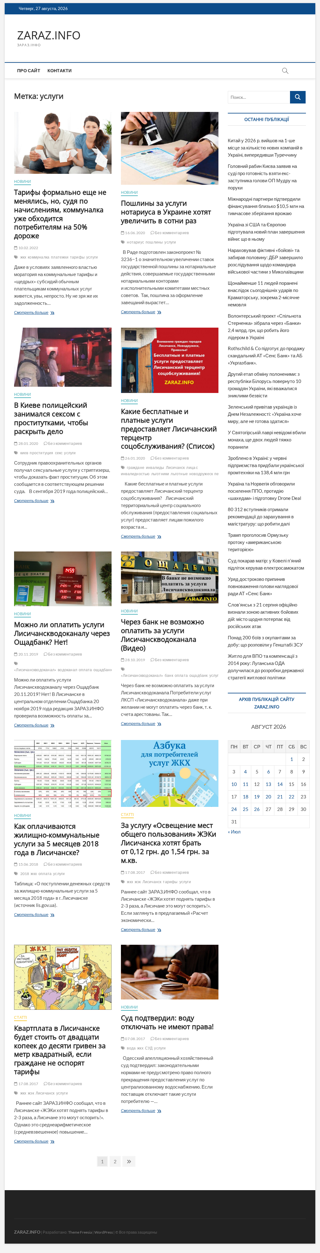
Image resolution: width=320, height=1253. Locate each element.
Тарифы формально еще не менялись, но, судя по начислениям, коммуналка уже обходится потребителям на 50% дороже (60, 213)
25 (245, 809)
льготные (179, 473)
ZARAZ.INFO (49, 35)
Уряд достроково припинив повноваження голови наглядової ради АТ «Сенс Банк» (263, 586)
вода (131, 1048)
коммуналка (38, 257)
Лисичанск (175, 467)
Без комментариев (171, 232)
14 (280, 784)
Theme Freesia (80, 1232)
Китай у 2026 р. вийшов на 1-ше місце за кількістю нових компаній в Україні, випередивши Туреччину (265, 148)
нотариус (135, 242)
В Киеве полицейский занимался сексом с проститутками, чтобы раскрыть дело (51, 418)
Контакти (60, 70)
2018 (24, 873)
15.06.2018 (28, 864)
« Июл (234, 831)
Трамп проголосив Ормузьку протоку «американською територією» (258, 542)
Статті (127, 814)
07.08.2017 (134, 1038)
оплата (85, 669)
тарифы (77, 257)
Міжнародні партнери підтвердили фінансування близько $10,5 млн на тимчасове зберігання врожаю (266, 206)
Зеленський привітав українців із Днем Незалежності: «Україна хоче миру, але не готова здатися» (264, 414)
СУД (149, 1048)
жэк (138, 881)
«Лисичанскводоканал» (35, 669)
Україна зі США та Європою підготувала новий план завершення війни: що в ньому (266, 232)
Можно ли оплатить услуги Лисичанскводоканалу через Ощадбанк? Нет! (62, 633)
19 (257, 796)
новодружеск (201, 473)
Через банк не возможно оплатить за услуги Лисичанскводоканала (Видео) (162, 634)
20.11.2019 (28, 654)
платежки (59, 257)
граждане (135, 467)
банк (169, 675)
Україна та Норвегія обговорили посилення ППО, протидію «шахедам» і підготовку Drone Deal (264, 491)
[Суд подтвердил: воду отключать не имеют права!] (169, 972)
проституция (41, 452)
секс (59, 452)
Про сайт (28, 70)
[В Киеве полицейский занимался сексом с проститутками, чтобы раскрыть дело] (63, 357)
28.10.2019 (134, 659)
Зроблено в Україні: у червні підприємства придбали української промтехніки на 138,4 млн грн (266, 465)
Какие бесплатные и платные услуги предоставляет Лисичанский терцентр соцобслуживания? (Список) (169, 428)
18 (245, 796)
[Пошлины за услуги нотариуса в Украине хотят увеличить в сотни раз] (169, 148)
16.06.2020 (134, 232)
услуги (92, 257)
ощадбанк (102, 669)
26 (257, 809)
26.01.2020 (134, 458)
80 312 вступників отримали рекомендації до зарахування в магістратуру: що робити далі (261, 516)
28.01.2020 (28, 443)
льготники (160, 473)
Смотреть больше (45, 313)
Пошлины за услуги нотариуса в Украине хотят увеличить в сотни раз (166, 211)
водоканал (67, 669)
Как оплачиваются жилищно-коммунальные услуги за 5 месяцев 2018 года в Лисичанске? (56, 839)
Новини (22, 181)
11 (245, 784)
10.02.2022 (28, 247)
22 (291, 796)
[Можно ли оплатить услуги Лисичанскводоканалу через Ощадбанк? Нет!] (63, 578)
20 (268, 796)
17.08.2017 (134, 872)
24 (234, 809)
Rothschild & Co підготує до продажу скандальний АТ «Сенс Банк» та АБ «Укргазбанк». (266, 355)
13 (268, 784)
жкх (23, 257)
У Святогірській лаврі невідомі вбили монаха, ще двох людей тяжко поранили (267, 440)
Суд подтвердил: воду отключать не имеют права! (167, 1022)
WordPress (103, 1232)
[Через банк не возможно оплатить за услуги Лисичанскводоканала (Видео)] (169, 577)
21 (280, 796)
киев (24, 452)
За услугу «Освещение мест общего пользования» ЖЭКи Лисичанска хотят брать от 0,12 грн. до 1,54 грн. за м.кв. (168, 842)
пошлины (154, 242)
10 (234, 784)
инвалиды (155, 467)
